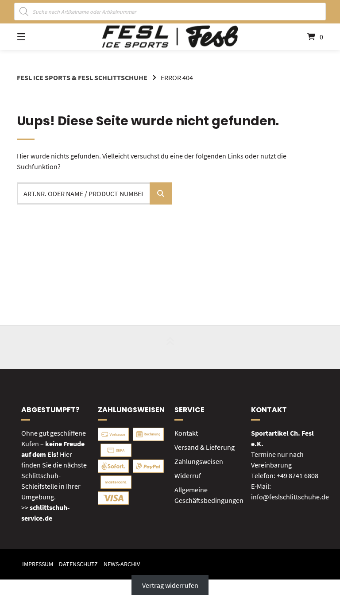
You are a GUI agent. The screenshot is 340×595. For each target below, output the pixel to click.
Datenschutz (78, 564)
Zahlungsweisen (198, 461)
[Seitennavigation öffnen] (37, 36)
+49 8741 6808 (297, 475)
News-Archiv (122, 564)
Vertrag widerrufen (170, 584)
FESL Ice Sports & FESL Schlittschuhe (82, 77)
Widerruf (187, 475)
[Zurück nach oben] (170, 347)
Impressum (37, 564)
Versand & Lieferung (204, 447)
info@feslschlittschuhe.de (290, 496)
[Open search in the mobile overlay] (170, 11)
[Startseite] (170, 36)
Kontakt (186, 433)
